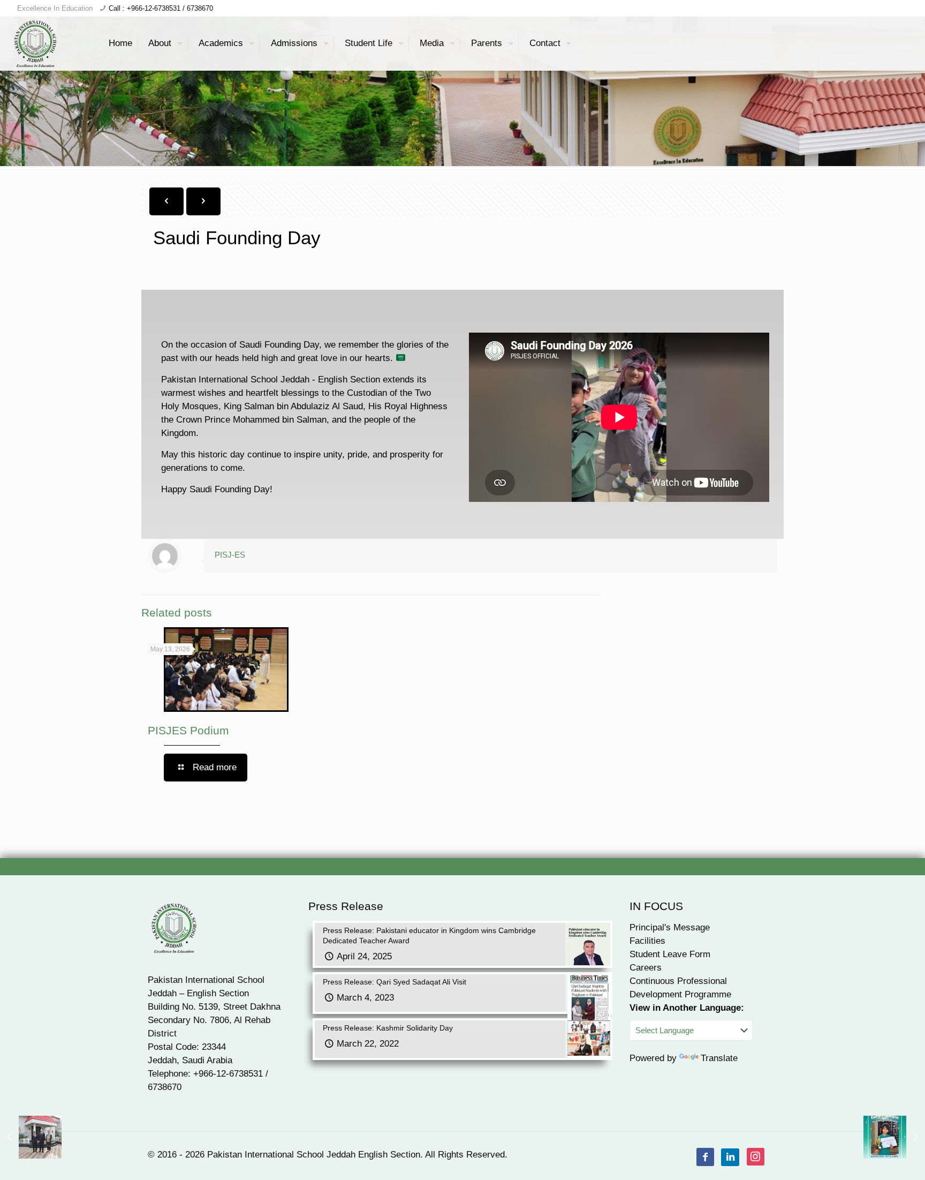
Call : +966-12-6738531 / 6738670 (161, 8)
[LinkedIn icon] (730, 1157)
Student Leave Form (670, 954)
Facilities (647, 941)
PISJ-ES (230, 554)
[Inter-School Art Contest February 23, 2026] (894, 1137)
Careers (646, 968)
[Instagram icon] (756, 1157)
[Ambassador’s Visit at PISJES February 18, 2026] (31, 1137)
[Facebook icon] (705, 1157)
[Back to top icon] (873, 1158)
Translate (719, 1058)
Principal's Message (670, 927)
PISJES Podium (188, 730)
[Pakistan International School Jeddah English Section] (36, 43)
